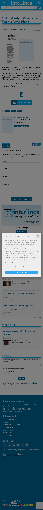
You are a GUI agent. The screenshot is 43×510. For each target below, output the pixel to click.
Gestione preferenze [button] (21, 267)
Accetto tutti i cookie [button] (21, 272)
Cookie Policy (9, 262)
